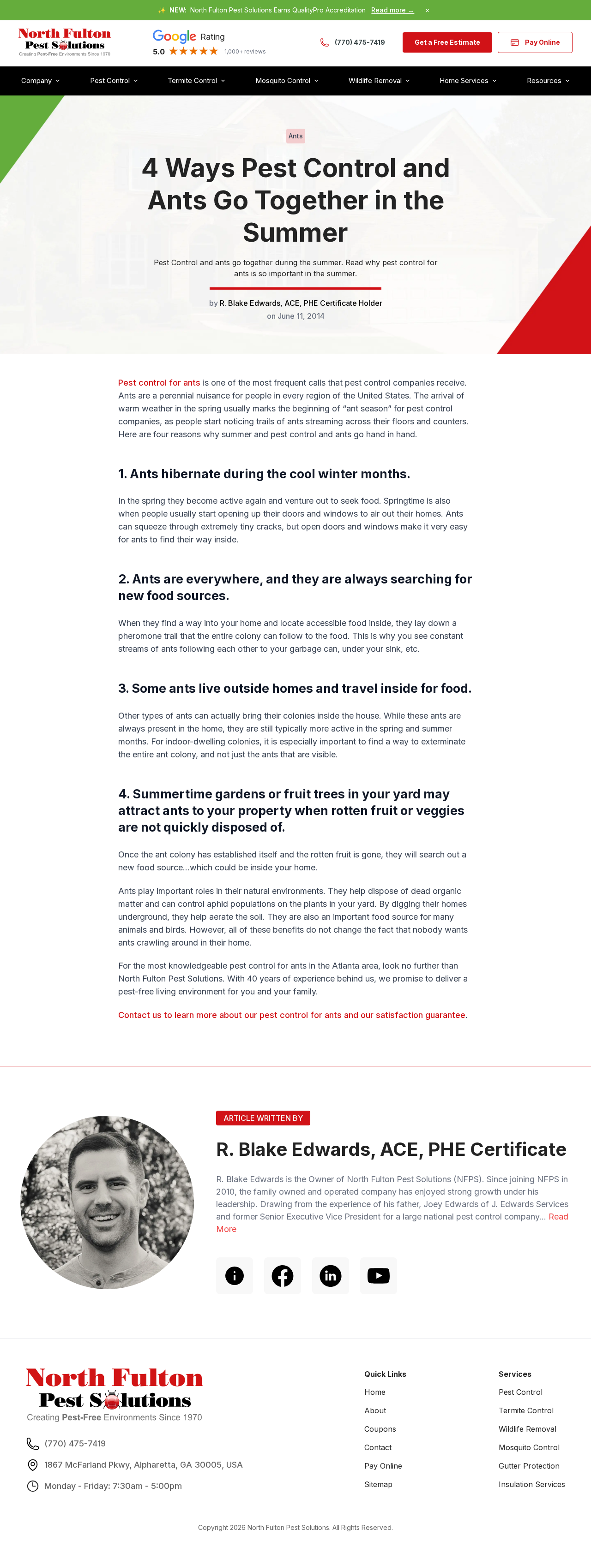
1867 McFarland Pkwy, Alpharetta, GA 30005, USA (143, 1465)
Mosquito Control (529, 1447)
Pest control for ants (159, 382)
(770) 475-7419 (360, 42)
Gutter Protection (529, 1465)
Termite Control (526, 1410)
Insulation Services (532, 1484)
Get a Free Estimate (447, 42)
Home (375, 1392)
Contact (378, 1447)
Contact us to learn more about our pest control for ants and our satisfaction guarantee (291, 1015)
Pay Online (542, 42)
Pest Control (521, 1392)
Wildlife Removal (527, 1429)
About (375, 1410)
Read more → (392, 10)
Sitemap (378, 1484)
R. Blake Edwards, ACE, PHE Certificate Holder (301, 303)
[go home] (64, 42)
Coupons (380, 1429)
